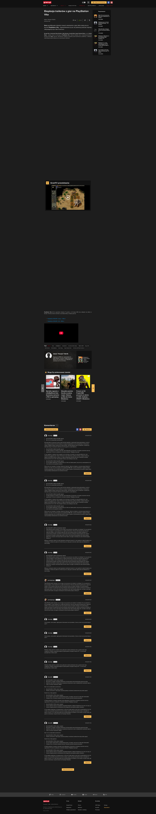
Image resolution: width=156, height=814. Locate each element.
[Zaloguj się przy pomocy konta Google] (111, 2)
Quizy (62, 5)
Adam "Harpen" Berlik (49, 19)
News (44, 5)
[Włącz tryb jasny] (84, 2)
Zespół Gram (69, 805)
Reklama (80, 807)
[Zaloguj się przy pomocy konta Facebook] (108, 2)
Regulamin (68, 807)
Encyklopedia (92, 5)
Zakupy (105, 805)
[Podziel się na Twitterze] (89, 20)
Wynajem (101, 5)
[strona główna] (50, 2)
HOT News (97, 805)
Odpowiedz (87, 473)
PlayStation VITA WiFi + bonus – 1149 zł (56, 318)
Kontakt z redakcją (82, 809)
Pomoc (79, 805)
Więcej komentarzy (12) (68, 769)
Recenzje (53, 5)
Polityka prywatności (71, 809)
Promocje (82, 5)
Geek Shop (110, 5)
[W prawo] (93, 388)
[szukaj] (88, 2)
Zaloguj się (88, 429)
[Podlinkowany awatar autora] (49, 356)
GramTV (97, 807)
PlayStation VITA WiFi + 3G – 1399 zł (56, 321)
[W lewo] (42, 388)
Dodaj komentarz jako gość (51, 429)
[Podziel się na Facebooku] (85, 20)
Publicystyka (72, 5)
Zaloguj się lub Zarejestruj (100, 2)
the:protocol (106, 807)
